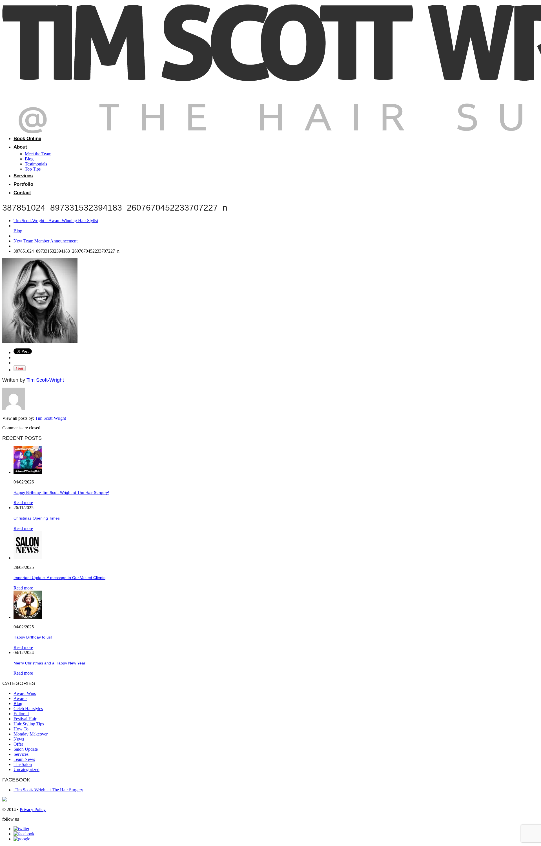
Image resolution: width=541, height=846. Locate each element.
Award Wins (25, 693)
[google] (22, 838)
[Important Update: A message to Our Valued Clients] (28, 557)
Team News (24, 759)
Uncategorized (26, 769)
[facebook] (24, 833)
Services (23, 175)
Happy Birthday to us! (33, 637)
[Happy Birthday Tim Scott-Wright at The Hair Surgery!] (28, 472)
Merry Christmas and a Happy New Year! (50, 663)
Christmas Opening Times (37, 518)
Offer (18, 744)
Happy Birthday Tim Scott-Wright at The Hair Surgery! (61, 492)
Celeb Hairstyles (28, 708)
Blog (29, 158)
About (20, 147)
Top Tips (33, 169)
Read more (23, 502)
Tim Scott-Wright (45, 380)
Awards (20, 698)
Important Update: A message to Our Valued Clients (59, 577)
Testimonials (36, 164)
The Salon (23, 764)
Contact (22, 192)
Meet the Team (38, 153)
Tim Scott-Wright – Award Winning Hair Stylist (56, 220)
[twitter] (21, 828)
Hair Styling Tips (29, 723)
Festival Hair (25, 718)
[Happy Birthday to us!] (28, 617)
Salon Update (26, 749)
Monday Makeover (31, 734)
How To (21, 728)
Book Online (27, 138)
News (19, 739)
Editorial (21, 713)
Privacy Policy (33, 809)
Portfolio (23, 184)
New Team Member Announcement (45, 240)
